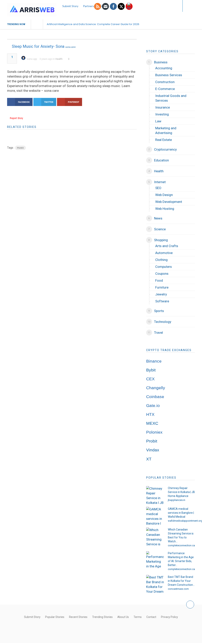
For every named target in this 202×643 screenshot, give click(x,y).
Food (159, 280)
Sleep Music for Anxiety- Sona (38, 46)
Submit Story (32, 617)
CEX (150, 379)
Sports (159, 311)
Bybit (151, 370)
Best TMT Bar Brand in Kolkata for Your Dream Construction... (181, 580)
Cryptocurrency (165, 149)
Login (172, 6)
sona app (32, 59)
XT (149, 459)
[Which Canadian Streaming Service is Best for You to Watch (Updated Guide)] (155, 536)
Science (160, 229)
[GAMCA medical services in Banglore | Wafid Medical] (155, 516)
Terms (138, 617)
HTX (150, 414)
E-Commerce (165, 89)
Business (160, 62)
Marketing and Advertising (165, 130)
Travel (158, 333)
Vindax (152, 450)
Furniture (161, 287)
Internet (160, 182)
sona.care (70, 47)
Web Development (168, 202)
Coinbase (155, 396)
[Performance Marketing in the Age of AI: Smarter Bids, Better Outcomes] (155, 560)
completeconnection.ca (181, 545)
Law (158, 121)
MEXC (152, 423)
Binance (154, 361)
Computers (163, 267)
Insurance (162, 107)
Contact (151, 617)
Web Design (164, 195)
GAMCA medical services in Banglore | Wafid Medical (181, 512)
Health (59, 59)
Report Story (16, 118)
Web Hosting (164, 209)
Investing (162, 114)
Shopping (161, 240)
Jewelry (161, 294)
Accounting (163, 68)
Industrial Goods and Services (170, 98)
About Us (123, 617)
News (158, 218)
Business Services (168, 75)
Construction (165, 82)
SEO (158, 188)
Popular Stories (54, 617)
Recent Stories (78, 617)
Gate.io (153, 405)
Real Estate (163, 140)
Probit (151, 441)
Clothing (161, 260)
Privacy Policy (169, 617)
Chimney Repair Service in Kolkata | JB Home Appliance (181, 492)
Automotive (164, 253)
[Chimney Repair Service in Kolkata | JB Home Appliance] (155, 495)
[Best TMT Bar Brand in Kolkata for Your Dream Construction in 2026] (155, 584)
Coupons (161, 274)
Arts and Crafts (166, 246)
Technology (162, 322)
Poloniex (154, 432)
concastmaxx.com (178, 588)
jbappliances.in (176, 500)
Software (162, 301)
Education (161, 160)
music (20, 147)
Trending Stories (102, 617)
